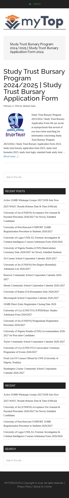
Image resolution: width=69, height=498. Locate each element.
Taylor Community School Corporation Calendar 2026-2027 (34, 341)
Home (48, 486)
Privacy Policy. (24, 486)
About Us (38, 486)
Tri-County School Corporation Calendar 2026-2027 (30, 258)
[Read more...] (11, 156)
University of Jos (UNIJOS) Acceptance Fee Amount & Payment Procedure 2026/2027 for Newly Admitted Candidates (32, 216)
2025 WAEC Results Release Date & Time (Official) (30, 206)
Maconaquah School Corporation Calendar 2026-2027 (31, 298)
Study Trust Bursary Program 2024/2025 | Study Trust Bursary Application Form (34, 85)
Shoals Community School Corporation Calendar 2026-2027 (34, 285)
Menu (37, 4)
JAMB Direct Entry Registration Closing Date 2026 (30, 304)
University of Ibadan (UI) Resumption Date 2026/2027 (31, 291)
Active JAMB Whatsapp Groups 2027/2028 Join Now (31, 200)
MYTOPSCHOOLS (35, 22)
